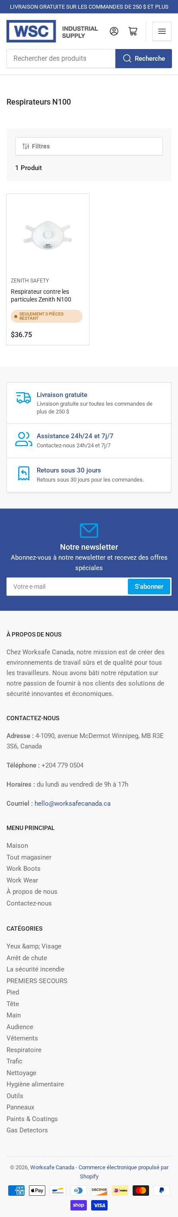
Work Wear (22, 880)
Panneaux (20, 1107)
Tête (12, 1004)
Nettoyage (21, 1073)
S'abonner (149, 586)
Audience (19, 1027)
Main (13, 1015)
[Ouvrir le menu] (162, 31)
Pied (12, 992)
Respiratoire (23, 1050)
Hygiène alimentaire (35, 1084)
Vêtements (22, 1038)
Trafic (14, 1061)
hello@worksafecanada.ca (73, 803)
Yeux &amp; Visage (33, 946)
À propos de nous (31, 892)
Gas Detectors (27, 1130)
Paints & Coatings (32, 1119)
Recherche (150, 58)
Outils (14, 1096)
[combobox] (89, 58)
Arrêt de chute (26, 958)
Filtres (41, 146)
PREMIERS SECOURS (36, 981)
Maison (17, 846)
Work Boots (23, 869)
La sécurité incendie (35, 969)
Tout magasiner (28, 857)
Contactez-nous (29, 903)
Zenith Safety (30, 281)
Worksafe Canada (52, 1167)
